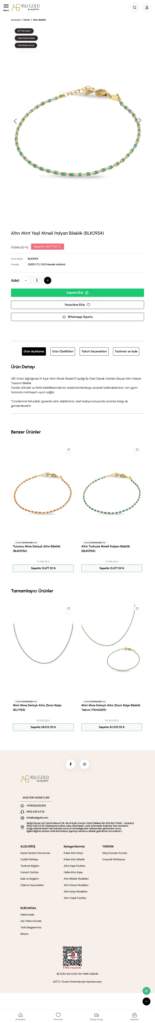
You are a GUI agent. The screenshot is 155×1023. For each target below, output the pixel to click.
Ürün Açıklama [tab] (34, 351)
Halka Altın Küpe (73, 872)
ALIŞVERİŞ (27, 846)
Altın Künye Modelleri (76, 885)
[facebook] (70, 764)
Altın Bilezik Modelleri (76, 878)
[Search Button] (134, 7)
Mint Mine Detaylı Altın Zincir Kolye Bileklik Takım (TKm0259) (110, 707)
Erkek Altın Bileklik (74, 859)
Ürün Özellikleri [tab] (62, 351)
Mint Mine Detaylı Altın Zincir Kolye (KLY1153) (37, 707)
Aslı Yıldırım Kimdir (31, 921)
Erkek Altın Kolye (73, 853)
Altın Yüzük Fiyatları (75, 898)
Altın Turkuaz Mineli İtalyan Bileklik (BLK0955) (105, 549)
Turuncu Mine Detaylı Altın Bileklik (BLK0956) (36, 549)
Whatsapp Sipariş (80, 317)
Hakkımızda (27, 914)
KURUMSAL (28, 908)
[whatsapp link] (146, 991)
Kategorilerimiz (74, 846)
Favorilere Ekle (75, 304)
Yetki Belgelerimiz (30, 927)
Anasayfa (16, 20)
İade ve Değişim (29, 878)
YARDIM (108, 846)
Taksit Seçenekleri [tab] (94, 351)
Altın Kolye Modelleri (76, 891)
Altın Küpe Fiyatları (74, 865)
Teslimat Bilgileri (29, 865)
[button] (139, 121)
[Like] (68, 450)
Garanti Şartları (29, 872)
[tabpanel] (77, 385)
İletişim (24, 934)
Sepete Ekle (75, 292)
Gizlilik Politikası (29, 859)
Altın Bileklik (39, 20)
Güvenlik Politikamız (113, 859)
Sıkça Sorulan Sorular (114, 853)
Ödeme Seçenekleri (32, 885)
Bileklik (27, 20)
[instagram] (84, 764)
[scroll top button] (146, 1001)
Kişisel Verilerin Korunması (35, 853)
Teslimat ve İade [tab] (126, 351)
